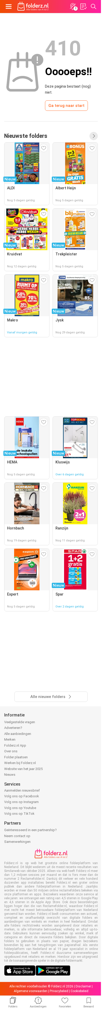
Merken (9, 739)
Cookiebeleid (79, 991)
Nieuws (9, 775)
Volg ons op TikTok (19, 814)
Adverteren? (13, 728)
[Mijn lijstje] (83, 6)
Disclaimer (83, 986)
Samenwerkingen (17, 842)
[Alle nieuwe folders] (93, 136)
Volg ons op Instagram (21, 802)
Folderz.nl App (15, 745)
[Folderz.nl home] (33, 6)
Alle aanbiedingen (17, 734)
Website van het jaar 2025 (23, 769)
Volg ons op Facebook (21, 796)
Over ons (11, 751)
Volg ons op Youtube (20, 808)
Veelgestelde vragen (19, 722)
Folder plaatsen (16, 757)
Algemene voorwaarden (30, 991)
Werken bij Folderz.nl (20, 763)
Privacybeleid (59, 991)
